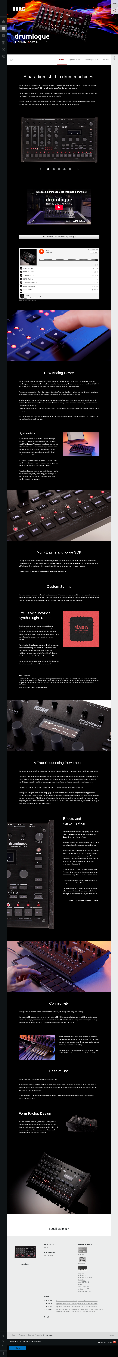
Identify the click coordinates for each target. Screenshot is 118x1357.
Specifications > (59, 1228)
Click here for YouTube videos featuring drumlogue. (59, 237)
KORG (20, 300)
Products (4, 28)
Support (4, 49)
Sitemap (112, 1336)
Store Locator (4, 56)
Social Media (4, 1345)
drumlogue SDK (91, 59)
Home (4, 21)
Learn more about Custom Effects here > (83, 900)
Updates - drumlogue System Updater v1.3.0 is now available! (76, 1301)
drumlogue (49, 1335)
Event (46, 1247)
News (4, 1336)
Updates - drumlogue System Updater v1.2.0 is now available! (76, 1304)
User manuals (48, 1255)
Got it (18, 1348)
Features (4, 35)
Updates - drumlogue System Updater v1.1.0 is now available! (76, 1306)
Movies (106, 59)
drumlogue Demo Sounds (29, 300)
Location (4, 1341)
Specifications (75, 59)
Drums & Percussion (35, 1335)
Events (4, 42)
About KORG (4, 1353)
